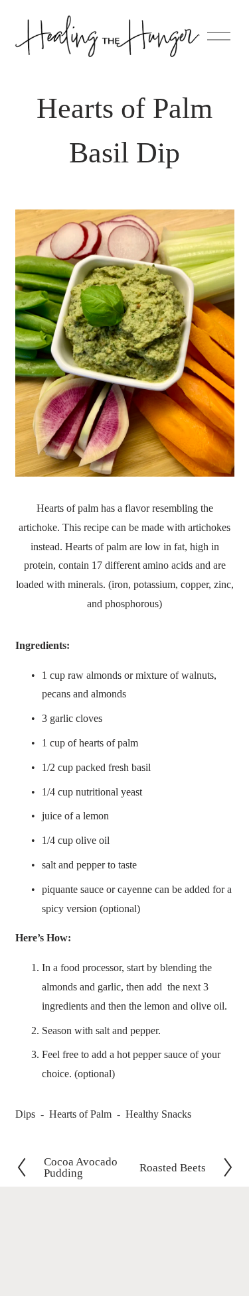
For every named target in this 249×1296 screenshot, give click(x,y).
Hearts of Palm (80, 1114)
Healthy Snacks (158, 1114)
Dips (25, 1114)
